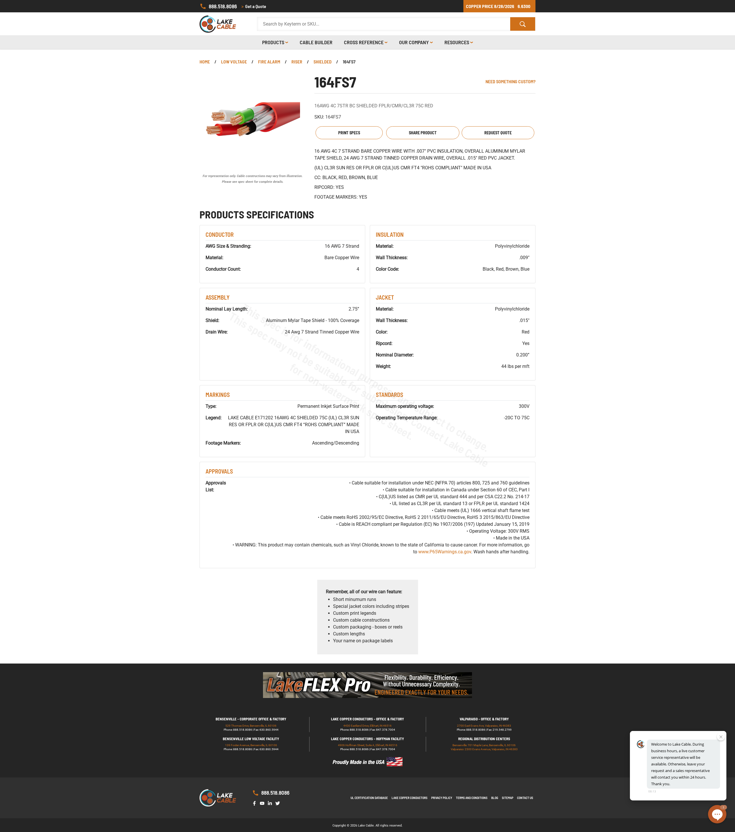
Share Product (423, 132)
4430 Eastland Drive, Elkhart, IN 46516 (367, 725)
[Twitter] (278, 803)
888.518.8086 (223, 6)
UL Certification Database (369, 798)
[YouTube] (263, 803)
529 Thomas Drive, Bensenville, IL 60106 (250, 725)
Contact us (525, 798)
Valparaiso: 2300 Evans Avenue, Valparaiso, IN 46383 (484, 749)
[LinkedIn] (271, 803)
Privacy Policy (441, 798)
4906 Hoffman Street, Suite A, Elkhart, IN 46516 (367, 745)
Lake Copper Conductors (410, 798)
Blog (494, 798)
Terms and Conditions (472, 798)
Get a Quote (253, 6)
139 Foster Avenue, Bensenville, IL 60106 (251, 745)
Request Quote (498, 132)
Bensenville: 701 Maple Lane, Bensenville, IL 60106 (484, 745)
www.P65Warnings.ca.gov (444, 551)
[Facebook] (255, 803)
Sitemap (507, 798)
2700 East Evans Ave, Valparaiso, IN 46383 (484, 725)
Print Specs (349, 132)
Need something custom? (510, 81)
